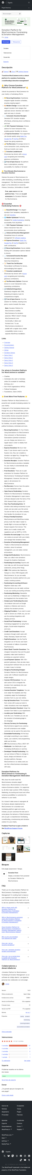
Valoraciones (7, 53)
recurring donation (25, 1023)
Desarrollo (6, 57)
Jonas (6, 37)
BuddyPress (6, 1144)
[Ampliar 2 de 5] (13, 847)
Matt (4, 1138)
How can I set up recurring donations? (8, 944)
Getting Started (9, 347)
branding (12, 215)
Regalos (20, 1129)
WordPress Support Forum (13, 828)
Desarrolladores (7, 1126)
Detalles (6, 48)
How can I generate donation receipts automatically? (11, 950)
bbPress (5, 1141)
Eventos (19, 1123)
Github (6, 350)
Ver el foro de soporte (9, 1080)
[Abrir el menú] (29, 2)
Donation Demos (9, 353)
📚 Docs (12, 71)
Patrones (20, 1115)
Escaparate (20, 1106)
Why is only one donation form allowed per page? (10, 937)
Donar (19, 1126)
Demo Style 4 (8, 363)
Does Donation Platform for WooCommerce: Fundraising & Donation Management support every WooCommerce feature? (11, 929)
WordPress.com (7, 1135)
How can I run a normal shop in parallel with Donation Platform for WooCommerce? (11, 957)
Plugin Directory (6, 7)
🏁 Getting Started (22, 71)
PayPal (15, 139)
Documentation (9, 345)
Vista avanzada (7, 1032)
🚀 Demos (5, 71)
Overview (7, 342)
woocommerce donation (23, 1026)
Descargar (6, 42)
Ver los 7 (28, 1012)
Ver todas (27, 1060)
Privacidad (5, 1115)
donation (27, 1016)
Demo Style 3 (8, 360)
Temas (19, 1109)
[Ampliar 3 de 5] (13, 855)
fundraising (27, 1019)
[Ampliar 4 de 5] (28, 838)
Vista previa (16, 42)
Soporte (6, 62)
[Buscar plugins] (20, 13)
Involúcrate (20, 1120)
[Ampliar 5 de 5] (28, 847)
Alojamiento (5, 1112)
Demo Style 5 (8, 365)
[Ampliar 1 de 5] (13, 838)
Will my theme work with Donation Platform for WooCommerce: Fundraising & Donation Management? (10, 910)
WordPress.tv (7, 1129)
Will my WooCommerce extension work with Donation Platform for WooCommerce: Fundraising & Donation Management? (12, 920)
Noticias (4, 1109)
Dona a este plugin (7, 1095)
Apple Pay (23, 136)
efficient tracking (20, 238)
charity (22, 1016)
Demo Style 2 (8, 358)
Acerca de (5, 1106)
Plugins (19, 1112)
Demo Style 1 (8, 355)
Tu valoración (6, 1060)
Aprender (4, 1120)
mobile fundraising (18, 220)
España (8, 1152)
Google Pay (8, 139)
